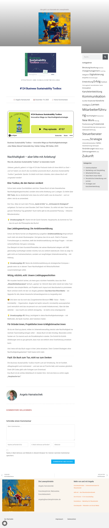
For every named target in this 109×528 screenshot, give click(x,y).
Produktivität (98, 124)
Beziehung (94, 67)
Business (100, 67)
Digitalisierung (97, 74)
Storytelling (86, 139)
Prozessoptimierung (88, 127)
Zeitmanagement (89, 151)
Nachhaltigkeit (91, 116)
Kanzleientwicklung (92, 91)
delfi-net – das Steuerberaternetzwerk (84, 492)
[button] (4, 523)
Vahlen (98, 143)
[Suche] (105, 57)
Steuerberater (92, 134)
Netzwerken (100, 116)
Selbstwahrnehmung (88, 130)
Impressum (59, 519)
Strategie (96, 139)
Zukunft (88, 156)
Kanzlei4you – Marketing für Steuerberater (86, 501)
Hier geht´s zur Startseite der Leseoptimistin (54, 9)
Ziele (97, 151)
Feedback (104, 82)
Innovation (86, 88)
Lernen (95, 104)
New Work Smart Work (94, 176)
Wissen (101, 149)
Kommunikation (93, 96)
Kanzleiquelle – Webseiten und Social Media (86, 505)
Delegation (85, 75)
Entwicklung (87, 81)
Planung (96, 120)
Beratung (86, 67)
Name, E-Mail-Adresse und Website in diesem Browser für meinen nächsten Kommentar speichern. (38, 454)
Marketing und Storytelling (95, 170)
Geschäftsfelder (94, 85)
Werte (97, 149)
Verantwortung (87, 146)
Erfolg (97, 81)
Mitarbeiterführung (93, 173)
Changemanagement (91, 71)
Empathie (85, 78)
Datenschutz (71, 519)
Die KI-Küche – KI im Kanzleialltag (83, 496)
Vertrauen (95, 146)
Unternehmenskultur (89, 143)
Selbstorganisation (100, 127)
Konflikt (84, 101)
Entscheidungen (93, 77)
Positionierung (87, 124)
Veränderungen (88, 148)
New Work (88, 120)
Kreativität (91, 101)
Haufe (101, 85)
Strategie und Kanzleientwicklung (40, 80)
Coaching (102, 71)
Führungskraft (86, 85)
